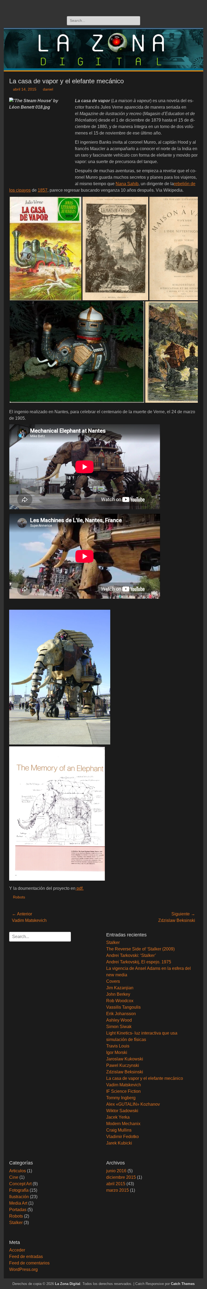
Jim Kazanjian (119, 987)
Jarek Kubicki (119, 1143)
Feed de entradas (26, 1256)
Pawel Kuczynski (122, 1065)
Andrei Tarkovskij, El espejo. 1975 (138, 962)
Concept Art (20, 1183)
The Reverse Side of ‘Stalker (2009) (140, 949)
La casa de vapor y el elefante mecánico (144, 1078)
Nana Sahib (127, 183)
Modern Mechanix (123, 1123)
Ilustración (19, 1196)
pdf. (79, 888)
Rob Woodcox (119, 1000)
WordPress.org (23, 1269)
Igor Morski (116, 1052)
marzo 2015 (117, 1190)
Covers (113, 981)
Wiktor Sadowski (122, 1110)
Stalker (113, 942)
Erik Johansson (121, 1013)
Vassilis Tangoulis (123, 1007)
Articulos (17, 1171)
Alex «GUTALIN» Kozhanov (133, 1104)
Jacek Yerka (118, 1117)
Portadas (17, 1209)
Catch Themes (183, 1284)
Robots (19, 897)
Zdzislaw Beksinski (124, 1072)
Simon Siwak (119, 1026)
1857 (42, 190)
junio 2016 (116, 1171)
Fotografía (19, 1190)
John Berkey (118, 994)
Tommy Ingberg (121, 1097)
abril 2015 (115, 1183)
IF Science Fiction (123, 1091)
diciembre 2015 (121, 1177)
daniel (48, 89)
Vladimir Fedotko (122, 1136)
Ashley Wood (119, 1020)
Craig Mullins (119, 1130)
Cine (13, 1177)
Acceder (17, 1250)
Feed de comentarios (29, 1263)
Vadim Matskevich (123, 1085)
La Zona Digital (67, 1284)
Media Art (18, 1203)
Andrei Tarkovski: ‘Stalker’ (131, 955)
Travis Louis (117, 1046)
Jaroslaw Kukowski (124, 1059)
